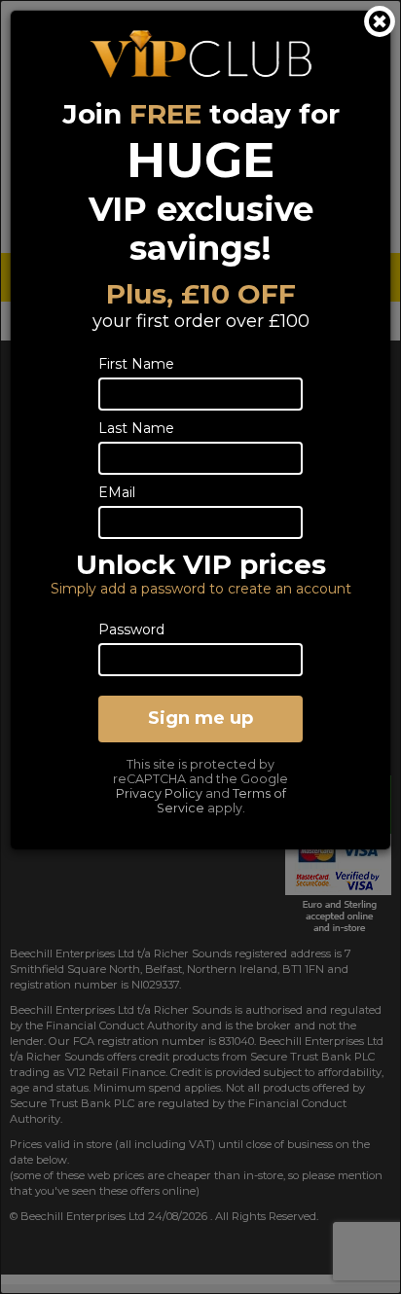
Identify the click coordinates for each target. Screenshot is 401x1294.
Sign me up (200, 718)
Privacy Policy (159, 793)
